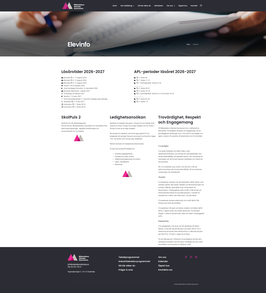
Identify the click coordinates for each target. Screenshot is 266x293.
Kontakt (194, 6)
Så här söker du (144, 6)
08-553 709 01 (76, 267)
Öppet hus (182, 6)
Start (115, 6)
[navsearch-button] (201, 6)
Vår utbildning (126, 6)
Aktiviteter (158, 6)
